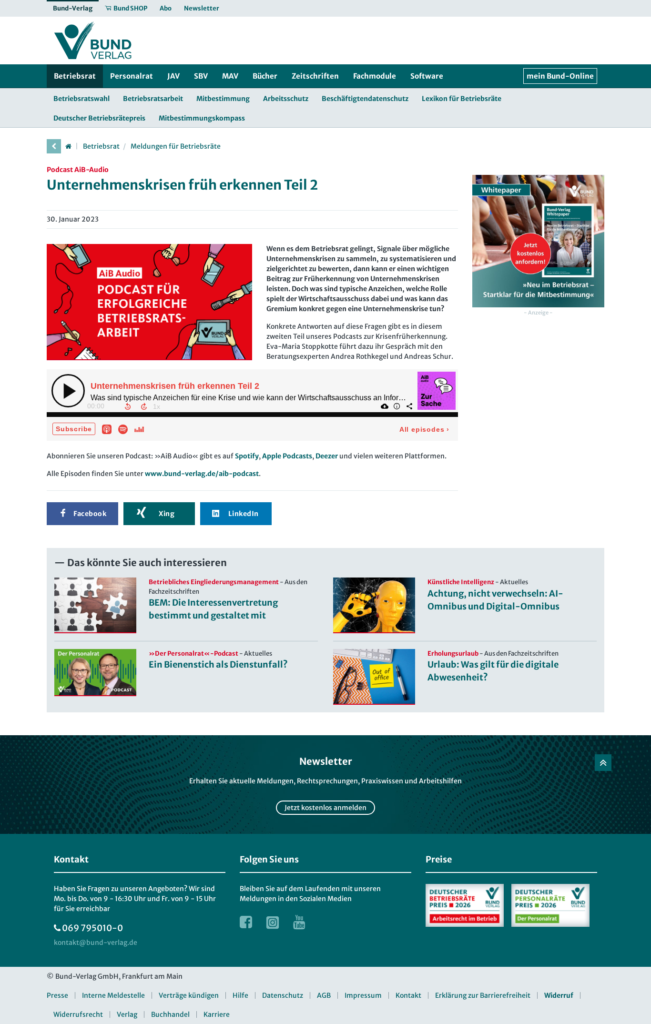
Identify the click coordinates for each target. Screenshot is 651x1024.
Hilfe (240, 995)
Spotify (247, 456)
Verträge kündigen (189, 995)
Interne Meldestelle (113, 995)
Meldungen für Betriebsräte (176, 146)
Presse (57, 995)
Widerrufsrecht (78, 1014)
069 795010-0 (92, 928)
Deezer (326, 456)
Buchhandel (170, 1014)
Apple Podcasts (287, 456)
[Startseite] (68, 146)
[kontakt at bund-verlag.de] (95, 943)
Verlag (127, 1014)
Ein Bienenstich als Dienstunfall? (218, 664)
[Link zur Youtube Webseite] (299, 922)
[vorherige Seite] (54, 146)
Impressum (363, 995)
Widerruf (558, 995)
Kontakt (408, 995)
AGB (324, 995)
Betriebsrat (101, 146)
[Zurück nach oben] (603, 762)
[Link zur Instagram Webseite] (272, 922)
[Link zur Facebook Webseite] (246, 922)
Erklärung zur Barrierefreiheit (482, 995)
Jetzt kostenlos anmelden (325, 807)
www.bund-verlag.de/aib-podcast (202, 473)
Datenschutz (282, 995)
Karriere (216, 1014)
